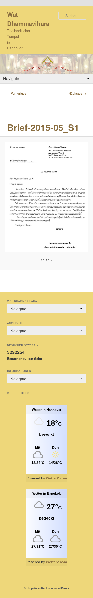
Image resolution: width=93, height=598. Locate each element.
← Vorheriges (16, 93)
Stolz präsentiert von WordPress (46, 588)
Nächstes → (77, 93)
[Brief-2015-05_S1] (46, 197)
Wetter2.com (56, 478)
